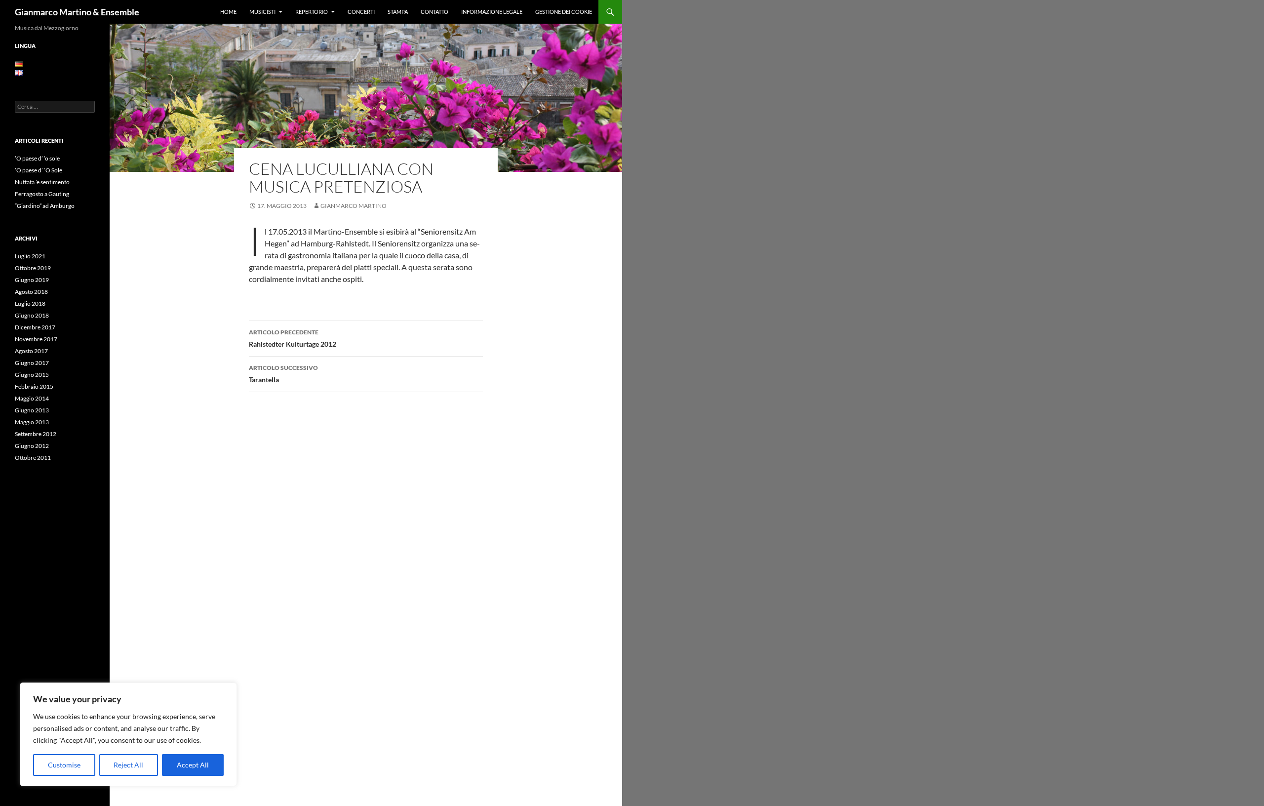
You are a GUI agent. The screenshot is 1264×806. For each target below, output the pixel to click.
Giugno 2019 (32, 279)
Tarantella (283, 374)
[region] (128, 734)
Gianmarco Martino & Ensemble (77, 11)
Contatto (434, 11)
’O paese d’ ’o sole (37, 158)
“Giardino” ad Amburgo (45, 205)
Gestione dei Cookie (563, 11)
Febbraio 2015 (34, 386)
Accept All (193, 765)
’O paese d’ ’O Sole (38, 170)
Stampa (398, 11)
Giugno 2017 (32, 362)
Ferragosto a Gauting (42, 194)
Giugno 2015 (32, 374)
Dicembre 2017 (35, 327)
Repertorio (311, 11)
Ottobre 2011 (33, 457)
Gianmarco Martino (353, 205)
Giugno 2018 (32, 315)
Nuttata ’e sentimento (42, 182)
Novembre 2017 (36, 339)
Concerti (361, 11)
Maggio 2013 (32, 422)
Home (228, 11)
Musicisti (262, 11)
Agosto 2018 (31, 291)
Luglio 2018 (30, 303)
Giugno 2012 (32, 445)
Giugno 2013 (32, 410)
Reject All (128, 765)
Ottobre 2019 (33, 268)
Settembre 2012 (35, 434)
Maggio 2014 (32, 398)
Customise (64, 765)
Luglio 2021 (30, 256)
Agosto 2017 (31, 351)
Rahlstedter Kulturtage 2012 (292, 338)
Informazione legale (491, 11)
